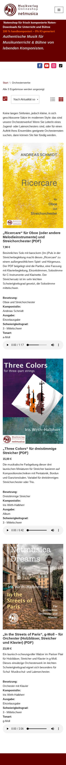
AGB (50, 756)
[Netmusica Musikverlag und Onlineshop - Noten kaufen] (21, 10)
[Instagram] (53, 65)
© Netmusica (19, 756)
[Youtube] (46, 65)
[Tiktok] (60, 65)
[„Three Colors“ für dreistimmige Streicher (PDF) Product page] (33, 401)
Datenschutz (37, 756)
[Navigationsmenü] (59, 10)
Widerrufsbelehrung (25, 761)
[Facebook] (39, 65)
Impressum (46, 761)
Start (5, 82)
